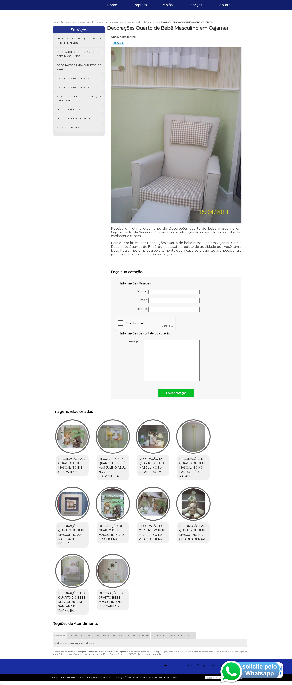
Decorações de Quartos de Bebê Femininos (79, 40)
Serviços (195, 5)
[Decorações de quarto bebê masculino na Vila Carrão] (113, 571)
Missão (168, 5)
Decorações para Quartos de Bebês (79, 67)
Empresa (140, 5)
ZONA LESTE (101, 635)
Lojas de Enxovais (69, 109)
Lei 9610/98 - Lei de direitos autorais (143, 654)
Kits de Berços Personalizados (79, 98)
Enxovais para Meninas (73, 78)
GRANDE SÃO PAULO (181, 635)
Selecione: (59, 635)
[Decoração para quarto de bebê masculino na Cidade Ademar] (193, 504)
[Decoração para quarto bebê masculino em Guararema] (72, 436)
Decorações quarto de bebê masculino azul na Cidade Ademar (71, 534)
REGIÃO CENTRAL (80, 635)
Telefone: (141, 309)
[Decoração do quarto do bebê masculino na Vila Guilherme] (153, 504)
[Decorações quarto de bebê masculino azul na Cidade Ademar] (72, 504)
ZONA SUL (158, 635)
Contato (224, 5)
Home (112, 5)
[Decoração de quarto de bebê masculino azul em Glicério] (113, 504)
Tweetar (118, 43)
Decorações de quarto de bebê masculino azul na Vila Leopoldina (112, 467)
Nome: (142, 291)
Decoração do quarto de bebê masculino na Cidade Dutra (152, 465)
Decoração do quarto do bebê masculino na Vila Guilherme (152, 532)
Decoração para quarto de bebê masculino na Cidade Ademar (193, 532)
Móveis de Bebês (68, 127)
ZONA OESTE (141, 635)
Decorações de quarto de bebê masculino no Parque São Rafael (192, 467)
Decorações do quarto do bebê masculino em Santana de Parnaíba (72, 601)
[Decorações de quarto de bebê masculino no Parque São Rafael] (193, 436)
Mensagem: (135, 341)
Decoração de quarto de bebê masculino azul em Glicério (112, 532)
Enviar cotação (176, 393)
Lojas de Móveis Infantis (73, 118)
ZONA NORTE (121, 635)
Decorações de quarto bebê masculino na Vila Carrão (112, 599)
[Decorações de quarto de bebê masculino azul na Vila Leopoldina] (113, 436)
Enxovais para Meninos (73, 87)
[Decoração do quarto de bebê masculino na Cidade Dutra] (153, 436)
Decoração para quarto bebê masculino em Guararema (72, 465)
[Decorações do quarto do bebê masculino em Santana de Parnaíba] (72, 571)
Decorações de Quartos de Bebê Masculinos (79, 54)
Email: (143, 300)
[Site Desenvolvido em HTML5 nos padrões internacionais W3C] (214, 677)
